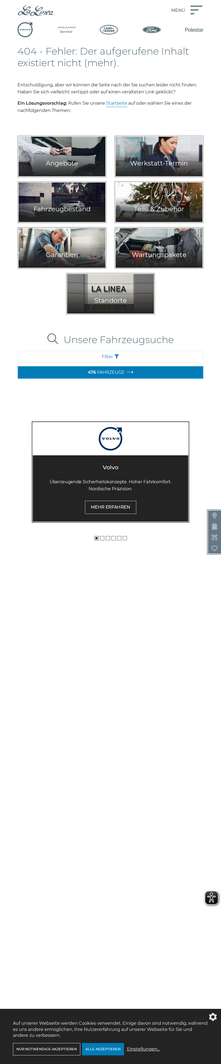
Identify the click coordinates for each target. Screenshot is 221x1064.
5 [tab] (119, 538)
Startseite (116, 103)
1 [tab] (96, 538)
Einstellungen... (143, 1049)
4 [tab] (113, 538)
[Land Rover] (109, 29)
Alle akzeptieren (102, 1049)
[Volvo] (25, 29)
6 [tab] (125, 538)
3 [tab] (108, 538)
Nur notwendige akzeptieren (46, 1049)
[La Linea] (36, 10)
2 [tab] (102, 538)
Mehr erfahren (110, 507)
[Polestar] (194, 29)
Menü (178, 10)
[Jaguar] (66, 29)
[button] (110, 357)
